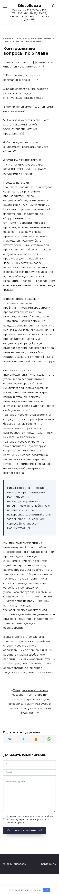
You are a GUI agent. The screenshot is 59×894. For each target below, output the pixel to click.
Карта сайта (48, 863)
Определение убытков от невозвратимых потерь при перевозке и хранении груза (29, 695)
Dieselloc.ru (29, 5)
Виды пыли (28, 712)
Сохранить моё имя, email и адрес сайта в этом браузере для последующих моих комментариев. (30, 819)
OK (46, 890)
